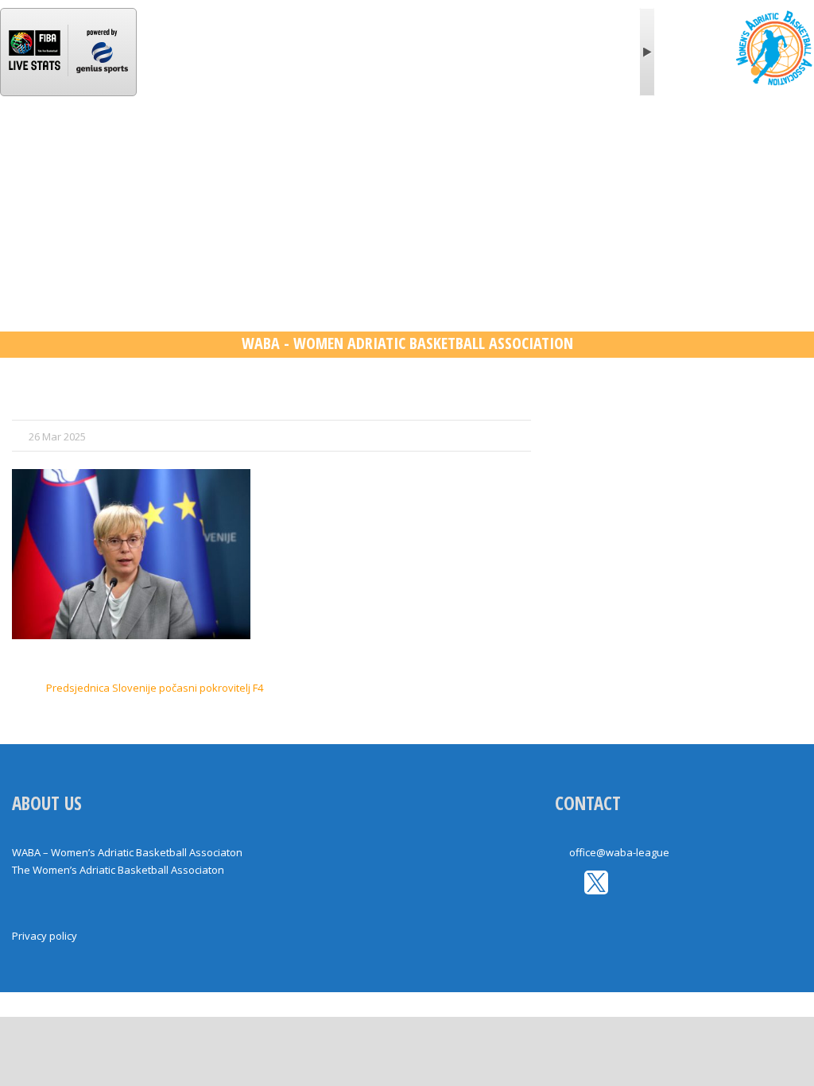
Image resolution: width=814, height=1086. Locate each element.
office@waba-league (619, 852)
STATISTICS (320, 146)
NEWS (170, 146)
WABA (107, 146)
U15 (517, 146)
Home (44, 146)
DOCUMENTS (669, 146)
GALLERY (581, 146)
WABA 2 (403, 146)
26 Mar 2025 (57, 436)
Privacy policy (44, 936)
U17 (465, 146)
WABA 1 (237, 146)
